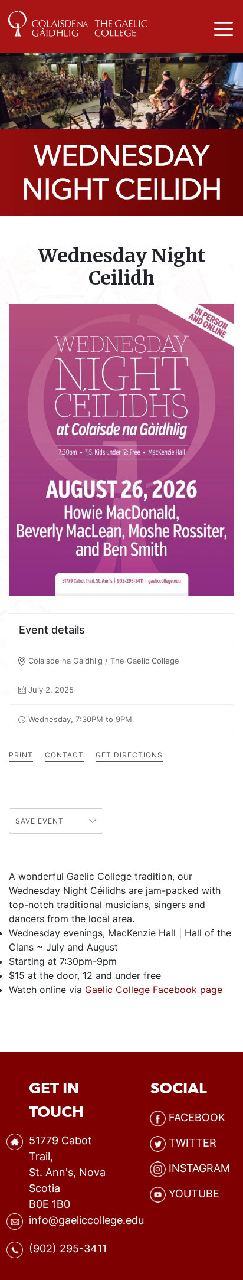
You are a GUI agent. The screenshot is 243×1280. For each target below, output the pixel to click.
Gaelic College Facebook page (153, 989)
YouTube (194, 1193)
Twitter (192, 1143)
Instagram (199, 1168)
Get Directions (129, 754)
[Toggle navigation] (223, 22)
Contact (64, 754)
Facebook (197, 1117)
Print (21, 754)
